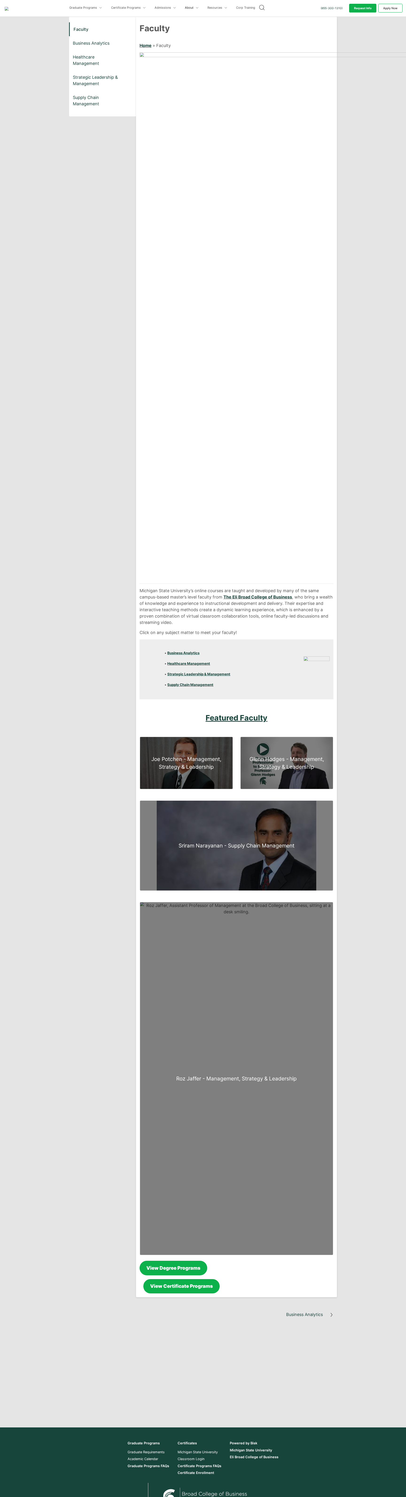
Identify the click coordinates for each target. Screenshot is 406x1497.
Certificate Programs (126, 7)
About (190, 7)
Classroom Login (191, 1459)
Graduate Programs (83, 7)
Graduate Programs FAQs (148, 1466)
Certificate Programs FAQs (199, 1466)
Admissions (163, 7)
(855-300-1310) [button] (332, 8)
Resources (215, 7)
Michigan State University (198, 1452)
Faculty (81, 29)
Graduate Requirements (146, 1452)
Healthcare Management (86, 60)
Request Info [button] (362, 8)
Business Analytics (91, 43)
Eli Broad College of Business (254, 1457)
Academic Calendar (143, 1459)
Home (146, 45)
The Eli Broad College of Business (257, 597)
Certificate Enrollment (196, 1473)
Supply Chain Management (86, 100)
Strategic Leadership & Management (95, 80)
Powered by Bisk (243, 1443)
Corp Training (245, 7)
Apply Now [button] (390, 8)
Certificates (187, 1443)
